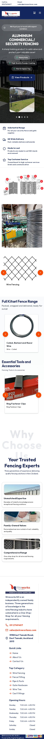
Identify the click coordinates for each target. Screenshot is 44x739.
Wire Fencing (19, 673)
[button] (21, 333)
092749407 (7, 4)
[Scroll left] (3, 272)
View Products (22, 77)
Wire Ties (17, 689)
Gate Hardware (20, 685)
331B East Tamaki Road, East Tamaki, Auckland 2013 (21, 638)
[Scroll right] (40, 272)
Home (15, 653)
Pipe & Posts (18, 681)
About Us (17, 657)
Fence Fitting (19, 677)
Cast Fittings (19, 693)
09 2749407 (16, 625)
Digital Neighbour (17, 738)
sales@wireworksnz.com (27, 4)
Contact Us (18, 661)
